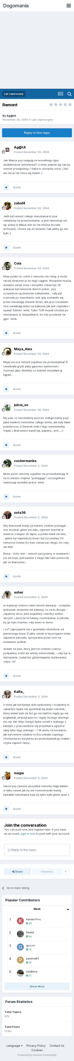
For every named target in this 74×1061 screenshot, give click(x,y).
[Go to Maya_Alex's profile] (7, 351)
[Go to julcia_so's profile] (7, 407)
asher (18, 592)
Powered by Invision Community (37, 1055)
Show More (37, 986)
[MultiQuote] (6, 187)
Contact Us (57, 1045)
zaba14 (19, 203)
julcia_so (21, 405)
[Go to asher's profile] (7, 595)
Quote (17, 187)
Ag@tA (11, 115)
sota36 (20, 513)
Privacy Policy (36, 1045)
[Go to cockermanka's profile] (7, 463)
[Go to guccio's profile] (20, 947)
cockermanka (25, 461)
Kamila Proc (33, 919)
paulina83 (32, 958)
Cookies (37, 1050)
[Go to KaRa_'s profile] (7, 694)
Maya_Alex (23, 349)
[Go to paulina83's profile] (20, 960)
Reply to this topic (37, 132)
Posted (31, 152)
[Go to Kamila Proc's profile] (20, 920)
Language (14, 1045)
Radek (30, 932)
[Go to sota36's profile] (7, 515)
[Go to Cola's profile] (7, 266)
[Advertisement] (37, 50)
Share (18, 871)
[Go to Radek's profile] (20, 933)
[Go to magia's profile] (7, 776)
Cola (17, 263)
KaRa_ (19, 692)
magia (19, 773)
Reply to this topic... (24, 850)
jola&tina (31, 971)
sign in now (28, 833)
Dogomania (16, 6)
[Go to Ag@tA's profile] (7, 150)
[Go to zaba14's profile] (7, 206)
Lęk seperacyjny (42, 119)
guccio (30, 945)
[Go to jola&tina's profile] (20, 973)
